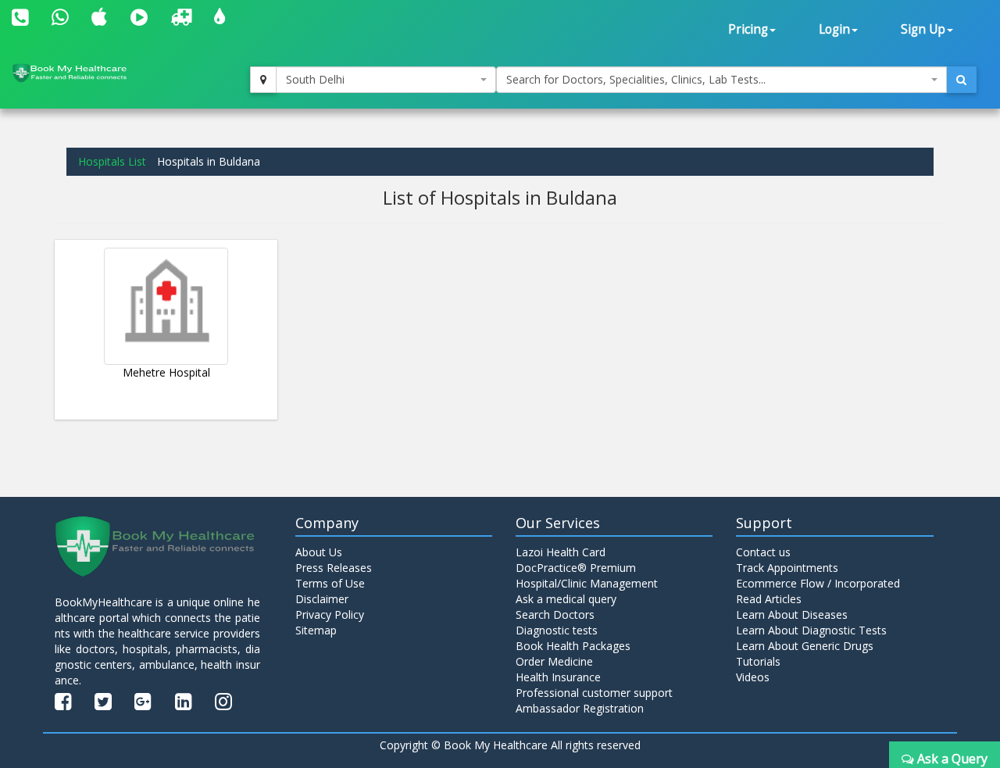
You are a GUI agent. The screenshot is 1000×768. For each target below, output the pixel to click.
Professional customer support (594, 692)
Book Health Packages (573, 645)
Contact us (763, 552)
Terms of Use (330, 583)
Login (834, 29)
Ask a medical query (566, 598)
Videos (753, 677)
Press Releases (333, 567)
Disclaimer (321, 598)
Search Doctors (555, 614)
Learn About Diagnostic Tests (811, 630)
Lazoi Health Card (560, 552)
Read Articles (769, 598)
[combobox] (386, 79)
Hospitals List (112, 161)
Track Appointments (787, 567)
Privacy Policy (329, 614)
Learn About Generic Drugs (804, 645)
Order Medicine (554, 661)
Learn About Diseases (792, 614)
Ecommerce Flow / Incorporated (818, 583)
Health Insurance (558, 677)
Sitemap (316, 630)
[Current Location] (263, 79)
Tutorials (758, 661)
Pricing (748, 29)
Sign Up (923, 29)
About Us (318, 552)
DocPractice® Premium (576, 567)
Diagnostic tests (557, 630)
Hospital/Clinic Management (587, 583)
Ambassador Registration (580, 708)
